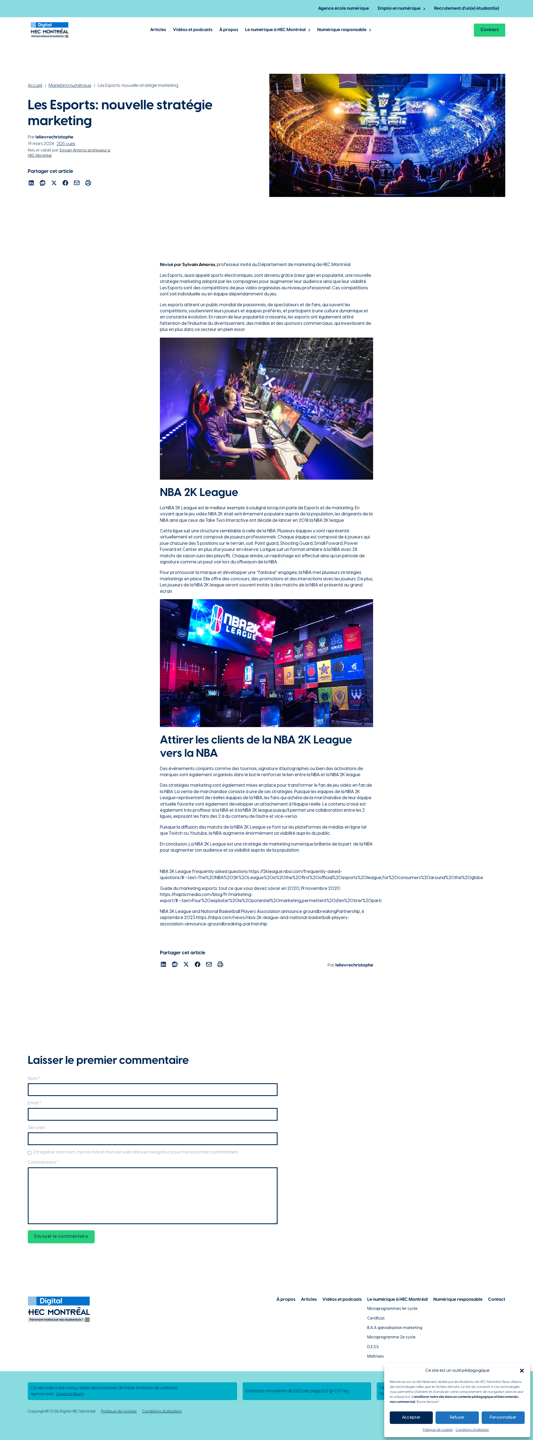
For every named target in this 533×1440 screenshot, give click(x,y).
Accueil (35, 85)
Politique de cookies (438, 1430)
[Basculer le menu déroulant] (424, 8)
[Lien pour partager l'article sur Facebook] (65, 183)
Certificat (376, 1319)
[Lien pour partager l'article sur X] (54, 183)
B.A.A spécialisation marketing (394, 1328)
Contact (490, 29)
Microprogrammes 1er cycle (392, 1309)
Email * (34, 1103)
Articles (158, 29)
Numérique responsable (341, 29)
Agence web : (57, 1394)
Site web (36, 1127)
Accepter (411, 1417)
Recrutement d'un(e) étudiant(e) (466, 8)
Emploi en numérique (399, 8)
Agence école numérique (343, 8)
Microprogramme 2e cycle (391, 1337)
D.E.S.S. (373, 1347)
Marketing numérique (70, 85)
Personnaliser (503, 1417)
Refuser (457, 1417)
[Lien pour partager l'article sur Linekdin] (31, 183)
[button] (522, 1370)
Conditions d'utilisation (162, 1411)
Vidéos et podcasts (192, 29)
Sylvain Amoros (198, 264)
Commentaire (43, 1162)
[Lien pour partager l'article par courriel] (76, 183)
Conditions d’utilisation (472, 1430)
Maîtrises (375, 1357)
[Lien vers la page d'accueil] (49, 30)
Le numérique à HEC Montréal (275, 29)
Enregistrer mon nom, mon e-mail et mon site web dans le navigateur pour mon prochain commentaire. (136, 1152)
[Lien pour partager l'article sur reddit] (42, 183)
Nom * (34, 1078)
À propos (228, 29)
